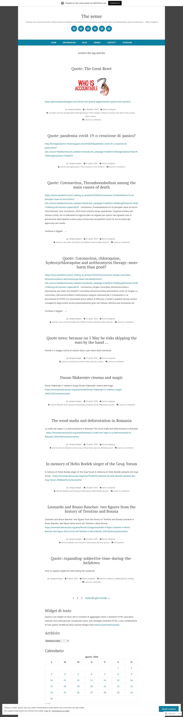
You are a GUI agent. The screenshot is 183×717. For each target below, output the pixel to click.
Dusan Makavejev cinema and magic (91, 377)
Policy (127, 113)
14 (105, 680)
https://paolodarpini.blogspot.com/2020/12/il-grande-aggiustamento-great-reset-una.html (87, 101)
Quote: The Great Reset (91, 68)
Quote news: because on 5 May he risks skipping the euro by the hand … (91, 340)
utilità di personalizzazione (106, 624)
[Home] (74, 29)
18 (65, 686)
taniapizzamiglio (74, 109)
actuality (52, 113)
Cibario (97, 42)
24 (51, 692)
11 (65, 680)
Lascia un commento (93, 119)
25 (65, 692)
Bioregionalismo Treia (84, 113)
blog (84, 42)
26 (78, 692)
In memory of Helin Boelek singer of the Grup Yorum (91, 463)
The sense (91, 16)
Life (117, 113)
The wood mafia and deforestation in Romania (92, 420)
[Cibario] (95, 29)
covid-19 (96, 167)
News (122, 113)
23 (131, 686)
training (131, 578)
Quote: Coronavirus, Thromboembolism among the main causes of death (91, 185)
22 (118, 686)
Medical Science (90, 242)
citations (88, 167)
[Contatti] (102, 29)
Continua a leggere (54, 231)
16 (131, 680)
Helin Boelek (97, 491)
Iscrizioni (127, 42)
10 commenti (119, 542)
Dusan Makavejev (101, 405)
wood (110, 448)
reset (87, 116)
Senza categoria (109, 109)
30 (131, 692)
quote (132, 113)
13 (91, 680)
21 (105, 686)
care (64, 242)
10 (51, 680)
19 (78, 686)
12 (78, 680)
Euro (78, 361)
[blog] (88, 29)
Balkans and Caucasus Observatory (71, 405)
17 (51, 686)
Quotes (106, 242)
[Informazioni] (81, 29)
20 (91, 686)
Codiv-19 (70, 242)
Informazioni (69, 42)
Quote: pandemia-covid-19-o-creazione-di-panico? (91, 135)
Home (53, 42)
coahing (117, 578)
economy (111, 113)
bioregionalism (69, 113)
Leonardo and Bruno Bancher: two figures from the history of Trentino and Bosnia (92, 509)
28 (105, 692)
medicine (97, 322)
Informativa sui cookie (60, 711)
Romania (104, 448)
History (100, 542)
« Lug (47, 703)
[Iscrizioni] (109, 29)
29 (118, 692)
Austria (62, 448)
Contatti (111, 42)
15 (118, 680)
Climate (104, 113)
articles (60, 113)
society (93, 116)
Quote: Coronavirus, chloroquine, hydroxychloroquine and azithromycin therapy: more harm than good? (91, 262)
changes (97, 113)
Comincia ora (115, 3)
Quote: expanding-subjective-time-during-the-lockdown (91, 560)
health (77, 242)
